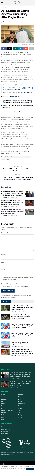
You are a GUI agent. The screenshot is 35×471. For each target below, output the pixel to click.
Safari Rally (21, 403)
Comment (4, 233)
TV (19, 412)
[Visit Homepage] (17, 2)
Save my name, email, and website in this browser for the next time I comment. (18, 278)
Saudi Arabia (5, 159)
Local (2, 417)
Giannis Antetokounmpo (17, 157)
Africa (3, 394)
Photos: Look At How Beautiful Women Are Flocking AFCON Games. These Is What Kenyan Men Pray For (22, 351)
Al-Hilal (7, 157)
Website (3, 270)
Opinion (20, 394)
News (2, 419)
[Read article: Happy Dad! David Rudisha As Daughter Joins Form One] (5, 344)
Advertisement (5, 429)
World (20, 417)
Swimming (21, 408)
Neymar (28, 157)
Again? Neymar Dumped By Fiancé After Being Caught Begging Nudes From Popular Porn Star (17, 102)
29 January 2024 (22, 339)
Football (3, 412)
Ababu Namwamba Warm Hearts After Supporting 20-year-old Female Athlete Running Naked (12, 211)
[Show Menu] (2, 2)
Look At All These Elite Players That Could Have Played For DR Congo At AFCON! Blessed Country (22, 326)
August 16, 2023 (28, 92)
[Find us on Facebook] (1, 464)
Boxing (3, 403)
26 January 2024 (22, 346)
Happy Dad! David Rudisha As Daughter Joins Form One (19, 343)
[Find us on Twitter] (4, 464)
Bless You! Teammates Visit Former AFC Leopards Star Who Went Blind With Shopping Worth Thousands (12, 193)
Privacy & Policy (5, 431)
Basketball (4, 399)
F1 (2, 408)
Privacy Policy (26, 286)
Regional (20, 397)
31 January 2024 (13, 197)
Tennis (20, 410)
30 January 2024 (13, 215)
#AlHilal (29, 88)
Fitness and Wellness (7, 410)
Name (3, 254)
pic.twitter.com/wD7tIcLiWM (11, 89)
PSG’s (8, 119)
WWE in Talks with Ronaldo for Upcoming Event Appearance (17, 106)
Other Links (4, 433)
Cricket (3, 406)
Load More (17, 111)
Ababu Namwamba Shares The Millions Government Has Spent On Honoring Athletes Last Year (12, 202)
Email (3, 262)
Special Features (23, 406)
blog (6, 7)
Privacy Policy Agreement (9, 284)
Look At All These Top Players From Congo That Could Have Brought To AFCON (22, 335)
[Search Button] (33, 2)
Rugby (20, 401)
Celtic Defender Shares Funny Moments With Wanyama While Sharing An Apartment (20, 317)
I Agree (30, 468)
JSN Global (5, 197)
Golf (2, 415)
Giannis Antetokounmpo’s (9, 52)
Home (2, 7)
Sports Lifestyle (7, 21)
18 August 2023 (17, 21)
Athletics (3, 397)
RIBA (19, 399)
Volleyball (21, 415)
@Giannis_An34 (19, 85)
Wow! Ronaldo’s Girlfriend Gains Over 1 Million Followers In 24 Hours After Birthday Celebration (22, 308)
